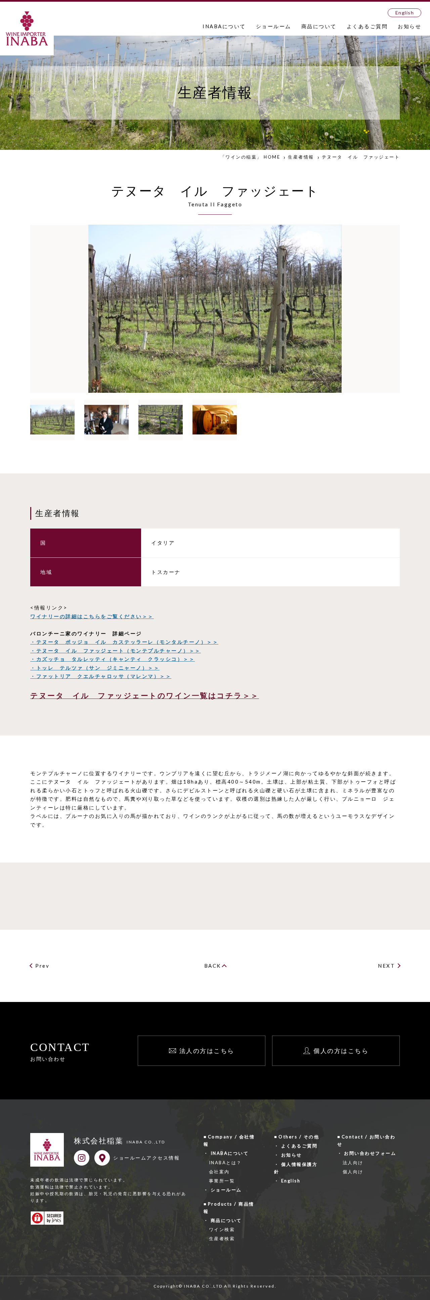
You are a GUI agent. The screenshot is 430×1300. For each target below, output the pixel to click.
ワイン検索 (222, 1229)
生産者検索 (222, 1238)
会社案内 (219, 1171)
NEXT (386, 966)
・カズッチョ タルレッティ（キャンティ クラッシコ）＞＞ (112, 659)
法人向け (353, 1162)
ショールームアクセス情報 (146, 1158)
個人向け (353, 1171)
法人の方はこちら (206, 1050)
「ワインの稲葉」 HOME (250, 157)
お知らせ (409, 26)
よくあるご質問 (367, 26)
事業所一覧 (222, 1180)
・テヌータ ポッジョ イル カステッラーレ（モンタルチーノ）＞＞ (124, 642)
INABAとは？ (225, 1162)
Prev (42, 966)
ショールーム (273, 26)
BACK (212, 966)
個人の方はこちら (341, 1050)
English (404, 12)
